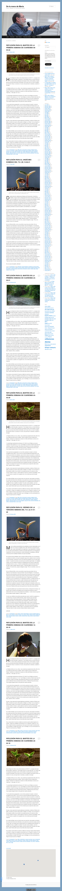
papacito (7, 153)
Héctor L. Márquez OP (48, 327)
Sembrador (25, 268)
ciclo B (10, 267)
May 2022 (46, 130)
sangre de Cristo (23, 153)
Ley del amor (47, 330)
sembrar (28, 268)
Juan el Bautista (49, 329)
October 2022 (47, 123)
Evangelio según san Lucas (50, 318)
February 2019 (47, 180)
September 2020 (48, 155)
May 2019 (46, 176)
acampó (21, 730)
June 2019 (47, 174)
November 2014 (48, 242)
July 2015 (46, 232)
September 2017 (48, 199)
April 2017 (47, 205)
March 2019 (47, 178)
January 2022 (47, 135)
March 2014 (47, 252)
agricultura (19, 266)
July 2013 (46, 262)
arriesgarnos (30, 266)
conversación (24, 149)
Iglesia (54, 327)
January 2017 (47, 209)
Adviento (46, 306)
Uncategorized (12, 149)
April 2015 (47, 236)
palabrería (35, 151)
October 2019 (47, 169)
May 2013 (46, 265)
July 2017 (46, 201)
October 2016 (47, 213)
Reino (46, 344)
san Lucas (18, 153)
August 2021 (47, 141)
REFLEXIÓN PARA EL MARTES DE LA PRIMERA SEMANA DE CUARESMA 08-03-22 (21, 47)
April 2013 (47, 266)
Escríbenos (39, 36)
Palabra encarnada (29, 840)
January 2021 (47, 150)
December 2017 (47, 197)
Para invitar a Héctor (27, 36)
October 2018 (47, 185)
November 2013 (48, 257)
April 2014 (47, 251)
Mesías (51, 330)
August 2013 (47, 261)
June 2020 (47, 159)
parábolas (46, 336)
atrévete (34, 266)
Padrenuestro (28, 151)
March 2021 (47, 148)
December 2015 (47, 225)
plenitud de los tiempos (33, 731)
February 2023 (47, 118)
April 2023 (47, 116)
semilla (32, 268)
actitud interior (22, 839)
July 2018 (46, 189)
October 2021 (47, 139)
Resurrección (49, 344)
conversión (47, 312)
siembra (31, 615)
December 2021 (47, 136)
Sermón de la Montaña (30, 153)
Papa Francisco (51, 335)
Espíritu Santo (48, 315)
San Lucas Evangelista (20, 500)
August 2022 (47, 126)
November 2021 (48, 138)
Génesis (36, 150)
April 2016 (47, 220)
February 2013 (47, 269)
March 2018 (47, 194)
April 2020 (47, 162)
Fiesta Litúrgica (47, 324)
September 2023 (48, 109)
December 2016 (47, 210)
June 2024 (47, 104)
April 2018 (47, 192)
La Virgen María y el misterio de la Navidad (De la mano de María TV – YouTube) (50, 84)
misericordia (47, 332)
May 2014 (46, 250)
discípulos (47, 314)
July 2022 (46, 127)
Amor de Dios (47, 307)
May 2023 (46, 115)
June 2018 (47, 190)
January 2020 (47, 166)
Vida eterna (47, 349)
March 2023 (47, 117)
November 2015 (48, 227)
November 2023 (48, 107)
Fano (46, 323)
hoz (22, 614)
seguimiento (48, 345)
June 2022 (47, 129)
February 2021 (47, 149)
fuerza (10, 614)
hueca (11, 151)
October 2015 (47, 228)
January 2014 (47, 255)
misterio (16, 267)
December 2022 (47, 121)
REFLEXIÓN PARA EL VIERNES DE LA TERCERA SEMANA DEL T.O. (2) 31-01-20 (20, 509)
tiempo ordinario (36, 615)
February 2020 (47, 164)
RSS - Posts (48, 42)
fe (51, 323)
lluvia (15, 151)
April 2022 (47, 131)
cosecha (30, 613)
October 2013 (47, 259)
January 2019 (47, 181)
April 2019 (47, 177)
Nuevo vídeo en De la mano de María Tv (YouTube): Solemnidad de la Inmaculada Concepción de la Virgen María (50, 90)
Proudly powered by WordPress (31, 884)
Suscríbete (48, 64)
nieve (21, 151)
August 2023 (47, 111)
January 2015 (47, 239)
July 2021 (46, 143)
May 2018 (46, 191)
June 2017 (47, 202)
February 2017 (47, 208)
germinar (7, 151)
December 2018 (47, 182)
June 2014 (47, 248)
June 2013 (47, 264)
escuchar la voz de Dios (10, 150)
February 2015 (47, 238)
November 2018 (48, 183)
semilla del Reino (24, 615)
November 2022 (48, 122)
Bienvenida (12, 36)
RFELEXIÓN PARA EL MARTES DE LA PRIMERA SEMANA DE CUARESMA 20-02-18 (21, 740)
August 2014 (47, 246)
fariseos (49, 323)
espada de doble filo (18, 150)
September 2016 (48, 214)
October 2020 (47, 154)
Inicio (7, 36)
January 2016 (47, 224)
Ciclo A (51, 311)
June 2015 (47, 233)
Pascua (50, 336)
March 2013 (47, 268)
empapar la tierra (34, 149)
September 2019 (48, 171)
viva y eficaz (36, 153)
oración (24, 151)
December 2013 (47, 256)
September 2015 (48, 229)
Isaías (13, 151)
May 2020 (46, 160)
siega (34, 268)
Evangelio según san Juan (49, 317)
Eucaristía (54, 315)
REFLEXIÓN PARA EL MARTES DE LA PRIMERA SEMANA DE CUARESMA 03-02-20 (21, 395)
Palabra (32, 151)
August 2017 (47, 200)
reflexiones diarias (13, 153)
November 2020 (48, 153)
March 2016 (47, 222)
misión (50, 332)
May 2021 (46, 145)
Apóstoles (52, 307)
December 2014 (47, 241)
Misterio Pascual (11, 840)
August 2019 (47, 172)
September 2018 (48, 186)
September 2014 (48, 245)
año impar (47, 309)
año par (19, 613)
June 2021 (47, 144)
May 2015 (46, 234)
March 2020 (47, 163)
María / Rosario (18, 36)
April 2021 (47, 146)
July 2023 (46, 112)
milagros (53, 330)
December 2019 (47, 167)
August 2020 (47, 157)
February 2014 (47, 253)
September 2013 (48, 260)
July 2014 (46, 247)
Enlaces (34, 36)
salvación (14, 732)
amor (49, 306)
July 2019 (46, 173)
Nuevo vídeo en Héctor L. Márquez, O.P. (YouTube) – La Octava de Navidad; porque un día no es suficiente (50, 79)
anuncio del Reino (25, 266)
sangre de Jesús (19, 732)
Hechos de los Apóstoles (49, 326)
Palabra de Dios (27, 267)
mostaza (19, 267)
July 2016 (46, 217)
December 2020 (47, 152)
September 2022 (48, 125)
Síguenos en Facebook (49, 67)
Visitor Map (8, 848)
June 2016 (47, 218)
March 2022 (47, 132)
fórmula (33, 150)
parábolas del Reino (34, 267)
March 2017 (47, 206)
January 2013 (47, 270)
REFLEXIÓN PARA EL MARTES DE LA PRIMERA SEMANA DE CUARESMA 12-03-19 (21, 624)
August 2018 (47, 187)
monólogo (18, 151)
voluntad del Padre (9, 154)
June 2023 (47, 113)
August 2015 (47, 231)
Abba (19, 149)
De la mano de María (15, 6)
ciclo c (53, 311)
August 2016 (47, 215)
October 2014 (47, 243)
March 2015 (47, 237)
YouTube (50, 349)
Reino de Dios (20, 268)
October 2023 (47, 108)
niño (9, 731)
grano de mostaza (18, 614)
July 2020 (46, 158)
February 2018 (47, 195)
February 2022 (47, 134)
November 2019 (48, 168)
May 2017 (46, 204)
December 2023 (47, 106)
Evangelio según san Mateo (26, 150)
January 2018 (47, 196)
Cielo (21, 149)
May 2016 (46, 219)
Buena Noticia (26, 613)
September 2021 (48, 140)
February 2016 (47, 223)
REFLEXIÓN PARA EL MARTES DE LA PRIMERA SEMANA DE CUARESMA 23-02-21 (21, 277)
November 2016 (48, 211)
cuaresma (29, 149)
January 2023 (47, 120)
